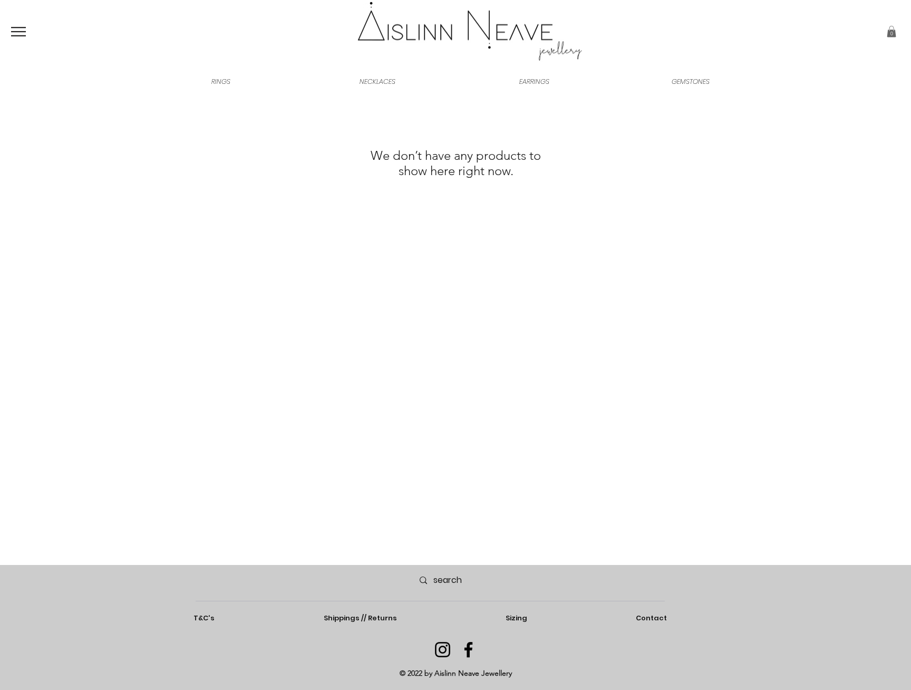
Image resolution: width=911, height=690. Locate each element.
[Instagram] (442, 649)
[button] (891, 31)
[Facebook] (468, 649)
